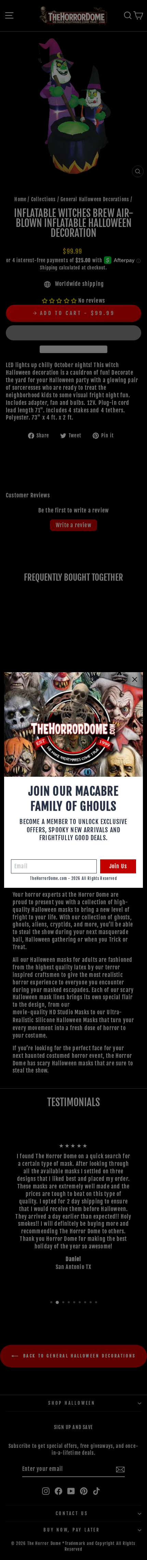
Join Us (118, 866)
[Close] (134, 679)
